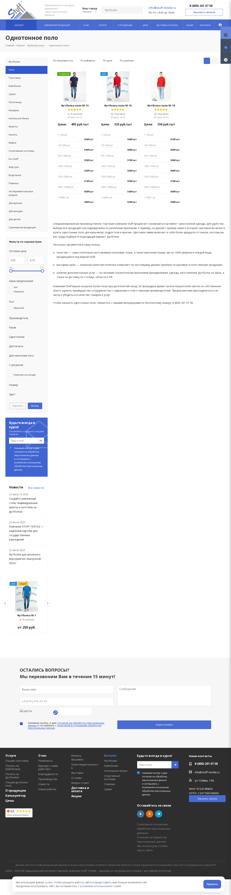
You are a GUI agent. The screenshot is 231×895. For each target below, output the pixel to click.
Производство (47, 779)
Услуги (10, 755)
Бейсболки (111, 765)
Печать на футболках (12, 775)
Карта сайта (144, 850)
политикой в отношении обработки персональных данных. (28, 466)
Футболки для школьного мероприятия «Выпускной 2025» (25, 559)
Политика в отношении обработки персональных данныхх (153, 828)
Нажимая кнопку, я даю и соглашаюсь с (28, 459)
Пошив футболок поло (16, 784)
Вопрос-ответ (80, 782)
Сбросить (17, 405)
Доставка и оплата (80, 789)
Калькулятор (15, 795)
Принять (212, 884)
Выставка (77, 772)
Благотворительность (85, 766)
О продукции (15, 790)
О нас (42, 755)
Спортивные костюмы (112, 777)
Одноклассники (149, 814)
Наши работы (47, 789)
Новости (43, 784)
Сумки (108, 789)
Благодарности (48, 774)
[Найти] (138, 10)
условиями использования (96, 886)
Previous (5, 603)
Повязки (109, 784)
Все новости (36, 487)
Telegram (158, 814)
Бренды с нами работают (48, 767)
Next (48, 603)
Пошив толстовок (17, 760)
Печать (76, 755)
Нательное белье (115, 770)
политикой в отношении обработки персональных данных (64, 727)
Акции (76, 796)
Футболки (110, 760)
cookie (48, 882)
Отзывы (76, 777)
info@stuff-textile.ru (162, 8)
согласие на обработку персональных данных (26, 453)
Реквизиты (45, 760)
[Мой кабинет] (220, 24)
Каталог (110, 755)
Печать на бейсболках (12, 767)
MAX (167, 814)
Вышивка (77, 759)
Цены (9, 800)
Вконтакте (140, 814)
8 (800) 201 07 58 (200, 6)
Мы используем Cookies (152, 846)
